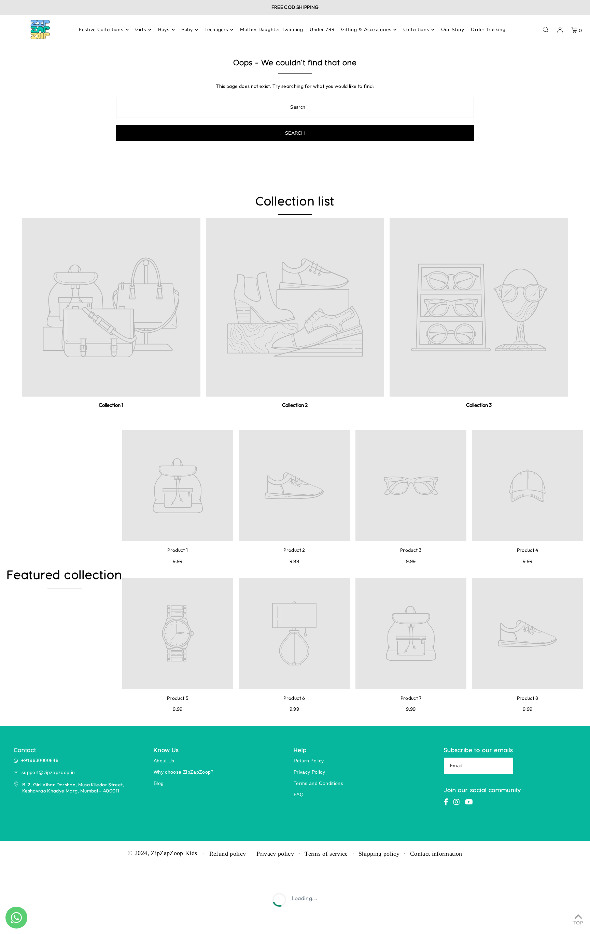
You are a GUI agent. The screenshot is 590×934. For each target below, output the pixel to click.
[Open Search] (545, 30)
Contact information (436, 853)
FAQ (299, 794)
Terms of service (326, 853)
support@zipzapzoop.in (48, 772)
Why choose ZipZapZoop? (184, 772)
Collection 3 (479, 405)
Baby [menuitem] (187, 29)
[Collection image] (111, 307)
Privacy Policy (309, 772)
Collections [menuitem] (416, 29)
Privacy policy (275, 853)
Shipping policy (379, 853)
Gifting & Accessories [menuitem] (366, 29)
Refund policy (227, 853)
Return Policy (309, 760)
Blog (159, 783)
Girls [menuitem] (140, 29)
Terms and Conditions (318, 783)
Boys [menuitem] (164, 29)
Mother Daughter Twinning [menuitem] (271, 29)
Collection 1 (111, 405)
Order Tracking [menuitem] (488, 29)
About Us (164, 760)
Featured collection (64, 574)
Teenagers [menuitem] (216, 29)
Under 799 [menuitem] (322, 29)
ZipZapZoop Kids (174, 853)
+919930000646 (39, 760)
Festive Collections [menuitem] (101, 29)
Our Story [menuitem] (452, 29)
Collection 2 (295, 405)
